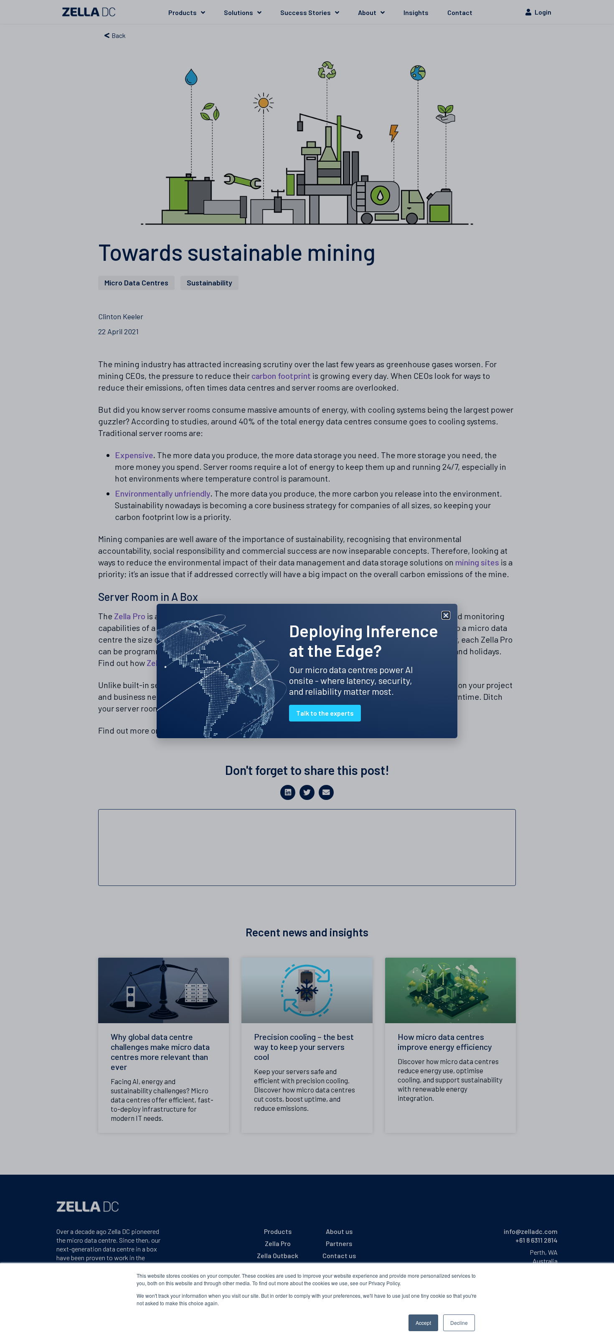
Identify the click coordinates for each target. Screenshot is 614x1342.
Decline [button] (459, 1322)
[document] (307, 671)
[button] (446, 615)
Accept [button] (423, 1322)
